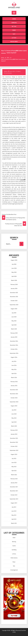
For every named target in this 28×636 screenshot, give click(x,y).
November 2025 (14, 296)
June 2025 (14, 317)
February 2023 (14, 430)
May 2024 (14, 369)
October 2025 (14, 300)
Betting (14, 26)
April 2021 (14, 519)
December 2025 (14, 292)
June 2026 (14, 268)
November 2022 (14, 442)
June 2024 (14, 365)
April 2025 (14, 325)
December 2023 (14, 390)
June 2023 (14, 414)
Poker (14, 30)
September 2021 (14, 499)
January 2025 (14, 337)
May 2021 (14, 515)
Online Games (14, 41)
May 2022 (14, 466)
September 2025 (14, 305)
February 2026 (14, 284)
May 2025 (14, 321)
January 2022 (14, 483)
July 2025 (14, 313)
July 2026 (14, 264)
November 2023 (14, 394)
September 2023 (14, 402)
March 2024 (14, 377)
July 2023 (14, 410)
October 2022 (14, 446)
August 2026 (14, 260)
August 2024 (14, 357)
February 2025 (14, 333)
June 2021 (14, 511)
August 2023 (14, 406)
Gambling (14, 22)
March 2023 (14, 426)
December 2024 (14, 341)
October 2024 (14, 349)
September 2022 (14, 450)
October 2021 (14, 495)
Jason (6, 71)
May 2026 (14, 272)
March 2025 (14, 329)
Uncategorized (14, 570)
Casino (14, 19)
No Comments (9, 73)
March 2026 (14, 280)
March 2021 (14, 523)
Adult (14, 537)
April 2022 (14, 470)
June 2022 (14, 462)
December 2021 (14, 487)
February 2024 (14, 381)
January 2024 (14, 385)
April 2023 (14, 422)
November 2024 (14, 345)
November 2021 (14, 491)
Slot (14, 34)
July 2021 (14, 507)
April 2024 (14, 373)
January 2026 (14, 288)
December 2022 (14, 438)
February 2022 (14, 479)
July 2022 (14, 458)
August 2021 (14, 503)
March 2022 (14, 475)
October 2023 (14, 398)
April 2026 (14, 276)
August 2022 (14, 454)
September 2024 (14, 353)
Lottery (14, 38)
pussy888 (22, 180)
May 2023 (14, 418)
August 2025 (14, 309)
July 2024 (14, 361)
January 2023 (14, 434)
